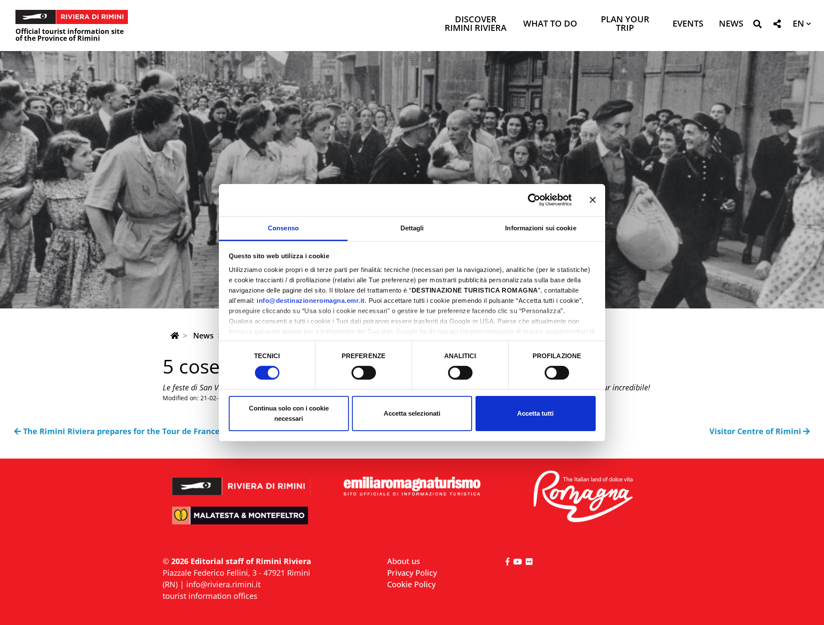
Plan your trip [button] (625, 24)
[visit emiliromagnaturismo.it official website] (412, 486)
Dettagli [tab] (412, 227)
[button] (757, 25)
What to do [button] (550, 24)
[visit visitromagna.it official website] (582, 497)
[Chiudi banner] (593, 200)
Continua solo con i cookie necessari (289, 413)
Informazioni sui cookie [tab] (540, 227)
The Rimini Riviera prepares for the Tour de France (121, 431)
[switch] (363, 373)
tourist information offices (210, 596)
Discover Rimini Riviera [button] (475, 24)
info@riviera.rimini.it (223, 584)
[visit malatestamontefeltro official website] (241, 521)
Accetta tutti (535, 413)
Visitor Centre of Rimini (755, 431)
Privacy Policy (412, 573)
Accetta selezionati (412, 413)
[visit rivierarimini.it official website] (241, 480)
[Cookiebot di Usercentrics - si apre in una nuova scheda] (534, 199)
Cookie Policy (411, 584)
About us (403, 561)
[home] (174, 335)
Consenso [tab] (283, 227)
